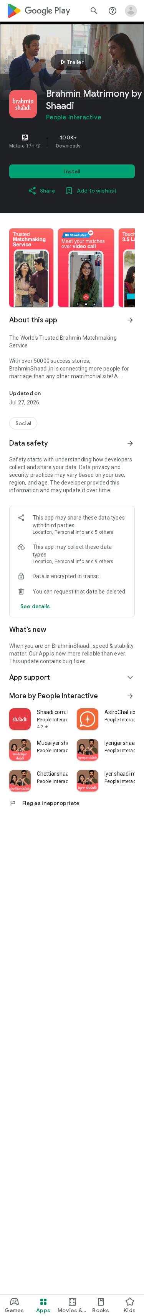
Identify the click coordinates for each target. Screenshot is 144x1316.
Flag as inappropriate (44, 803)
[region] (72, 141)
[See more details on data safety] (35, 606)
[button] (38, 146)
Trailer (71, 62)
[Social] (23, 423)
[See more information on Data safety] (130, 443)
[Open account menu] (131, 11)
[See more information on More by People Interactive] (130, 696)
